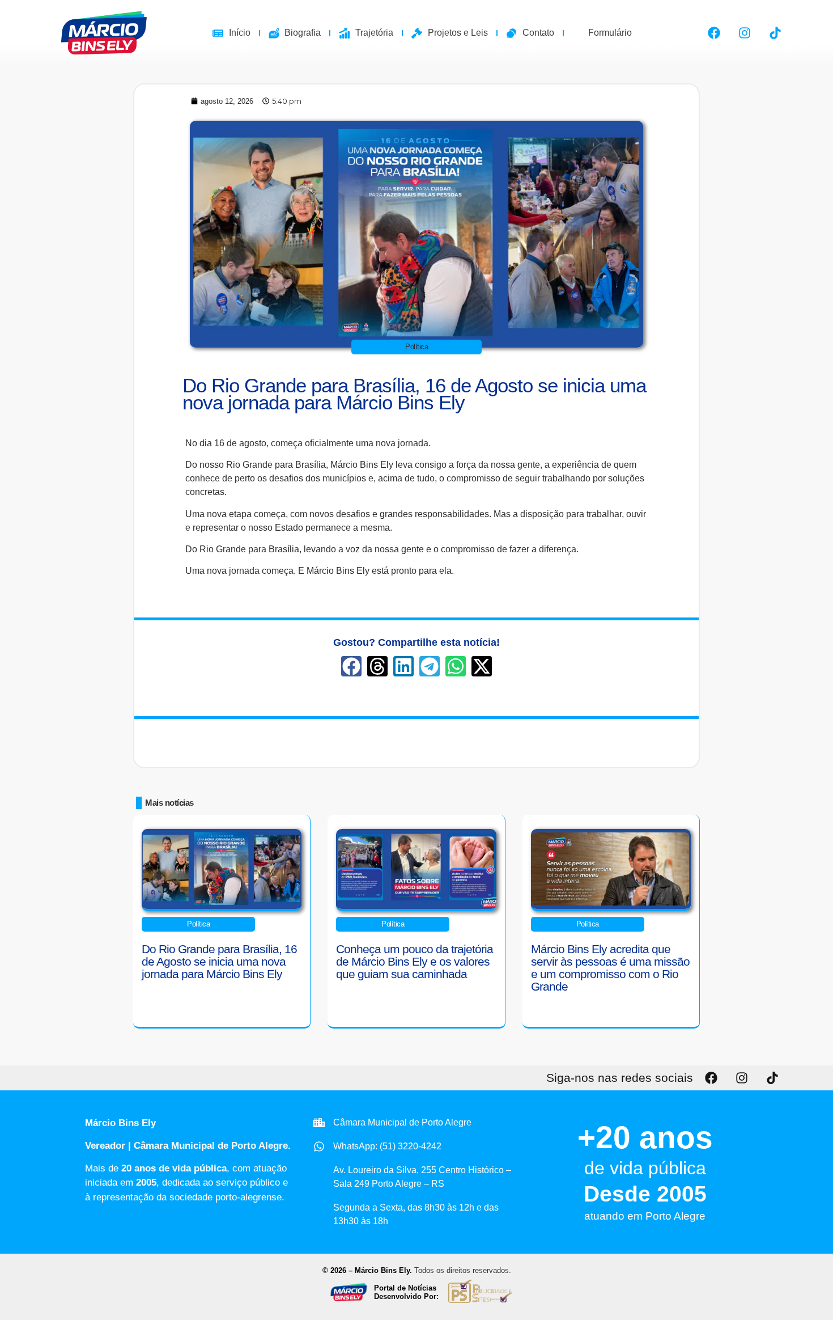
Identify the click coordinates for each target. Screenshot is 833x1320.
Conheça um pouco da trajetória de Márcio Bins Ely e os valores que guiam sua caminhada (414, 961)
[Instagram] (744, 32)
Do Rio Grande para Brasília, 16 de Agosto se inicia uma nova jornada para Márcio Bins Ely (414, 393)
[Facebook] (714, 32)
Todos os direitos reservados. (462, 1270)
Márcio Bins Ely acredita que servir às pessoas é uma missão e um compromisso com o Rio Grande (610, 967)
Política (416, 346)
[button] (351, 666)
